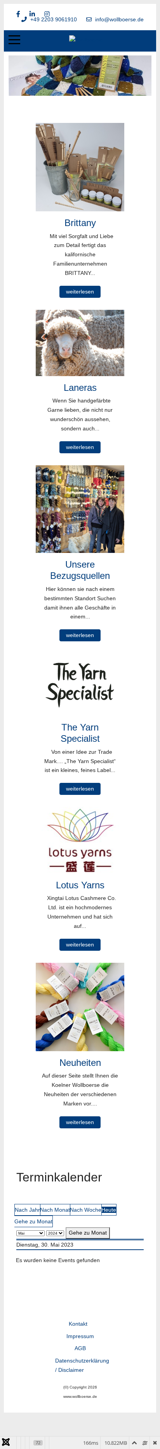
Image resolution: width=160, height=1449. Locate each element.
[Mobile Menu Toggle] (14, 40)
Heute (108, 1210)
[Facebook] (18, 14)
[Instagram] (47, 14)
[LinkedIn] (32, 14)
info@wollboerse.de (119, 19)
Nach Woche (85, 1210)
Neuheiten (80, 1062)
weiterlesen (80, 291)
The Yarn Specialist (80, 733)
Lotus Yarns (80, 885)
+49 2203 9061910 (53, 19)
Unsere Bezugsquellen (80, 570)
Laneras (80, 387)
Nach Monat (55, 1210)
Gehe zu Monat (33, 1221)
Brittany (80, 223)
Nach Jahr (27, 1210)
